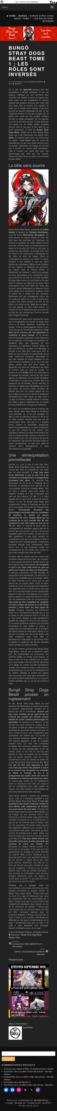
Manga (18, 84)
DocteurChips (9, 1076)
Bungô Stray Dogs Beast (31, 934)
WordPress (41, 1100)
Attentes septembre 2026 (27, 988)
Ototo (18, 937)
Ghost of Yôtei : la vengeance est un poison (35, 1068)
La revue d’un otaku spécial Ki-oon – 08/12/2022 (28, 944)
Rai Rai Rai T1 (25, 1082)
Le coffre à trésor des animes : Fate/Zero (36, 1084)
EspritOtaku (36, 82)
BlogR (19, 1103)
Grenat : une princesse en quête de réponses (30, 952)
